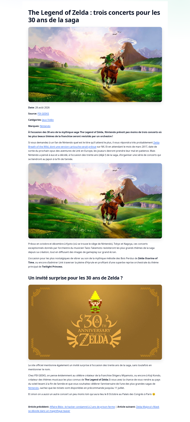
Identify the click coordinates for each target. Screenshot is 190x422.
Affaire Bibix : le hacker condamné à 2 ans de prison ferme (82, 406)
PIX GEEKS (43, 113)
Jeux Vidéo (48, 119)
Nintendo (45, 126)
